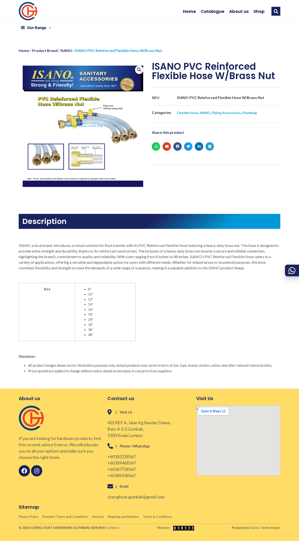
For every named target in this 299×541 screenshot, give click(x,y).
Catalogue (212, 11)
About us (239, 11)
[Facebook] (24, 470)
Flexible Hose (187, 113)
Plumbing (249, 113)
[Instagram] (36, 470)
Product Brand (45, 50)
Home (189, 11)
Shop (259, 11)
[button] (275, 11)
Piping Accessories (226, 113)
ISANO (66, 50)
